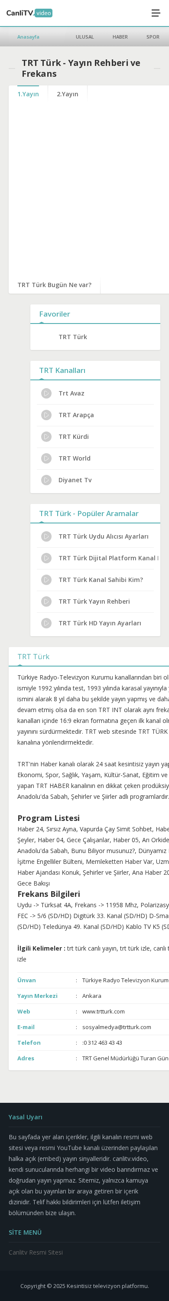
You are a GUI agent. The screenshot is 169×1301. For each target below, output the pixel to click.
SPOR (152, 36)
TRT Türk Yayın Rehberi (94, 601)
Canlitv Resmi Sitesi (36, 1252)
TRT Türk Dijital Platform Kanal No (108, 558)
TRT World (74, 458)
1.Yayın (28, 94)
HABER (120, 36)
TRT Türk (72, 337)
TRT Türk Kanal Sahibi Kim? (100, 579)
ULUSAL (85, 36)
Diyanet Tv (74, 480)
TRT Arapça (76, 415)
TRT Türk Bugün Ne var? (54, 285)
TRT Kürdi (73, 436)
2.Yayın (67, 94)
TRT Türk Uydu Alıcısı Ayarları (103, 536)
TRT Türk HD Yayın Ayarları (99, 623)
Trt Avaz (71, 393)
